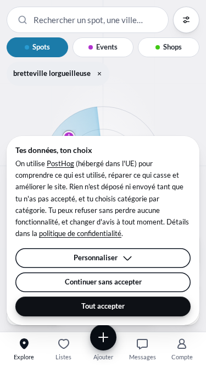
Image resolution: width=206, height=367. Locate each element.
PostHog (60, 163)
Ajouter (103, 356)
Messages (142, 356)
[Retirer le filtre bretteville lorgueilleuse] (99, 73)
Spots (41, 46)
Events (107, 46)
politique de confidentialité (80, 233)
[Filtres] (186, 20)
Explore (24, 356)
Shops (172, 46)
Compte (182, 356)
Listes (63, 356)
